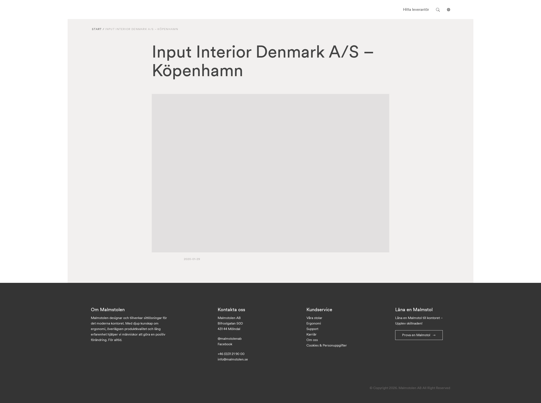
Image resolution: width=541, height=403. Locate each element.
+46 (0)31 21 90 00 (231, 354)
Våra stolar (314, 318)
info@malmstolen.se (233, 359)
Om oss (312, 340)
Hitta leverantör (416, 9)
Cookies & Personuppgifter (326, 345)
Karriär (311, 334)
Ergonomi (313, 323)
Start (97, 29)
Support (312, 329)
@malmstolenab (230, 338)
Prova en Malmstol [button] (416, 335)
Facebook (225, 344)
